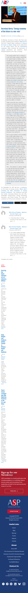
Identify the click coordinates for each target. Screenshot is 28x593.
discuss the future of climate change (14, 44)
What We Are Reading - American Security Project (18, 227)
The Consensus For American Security (14, 551)
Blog (14, 530)
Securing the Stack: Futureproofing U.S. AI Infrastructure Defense (5, 276)
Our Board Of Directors (14, 559)
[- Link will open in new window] (8, 203)
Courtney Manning (3, 286)
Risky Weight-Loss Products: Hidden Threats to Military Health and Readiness (4, 343)
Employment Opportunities (14, 557)
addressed (22, 42)
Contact (14, 541)
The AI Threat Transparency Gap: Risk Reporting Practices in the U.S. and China (5, 397)
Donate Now (14, 511)
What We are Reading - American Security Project (17, 213)
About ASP (14, 549)
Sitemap (14, 533)
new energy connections (17, 80)
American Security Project (3, 358)
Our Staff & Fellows (14, 562)
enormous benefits (11, 146)
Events (14, 536)
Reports (14, 538)
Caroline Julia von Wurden (11, 36)
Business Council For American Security (14, 554)
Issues (14, 528)
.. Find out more (3, 327)
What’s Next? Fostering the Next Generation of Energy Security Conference (14, 190)
